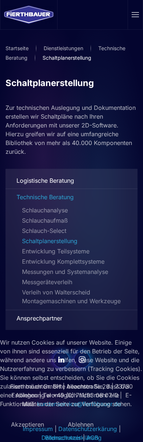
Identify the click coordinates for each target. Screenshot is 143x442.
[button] (135, 14)
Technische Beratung (45, 197)
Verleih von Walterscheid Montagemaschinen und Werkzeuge (71, 297)
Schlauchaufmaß (45, 220)
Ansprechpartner (39, 318)
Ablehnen (81, 424)
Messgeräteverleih (47, 282)
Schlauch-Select (44, 230)
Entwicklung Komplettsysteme (63, 261)
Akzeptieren (27, 424)
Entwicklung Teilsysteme (55, 251)
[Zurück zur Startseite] (29, 14)
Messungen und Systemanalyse (65, 271)
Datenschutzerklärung (71, 437)
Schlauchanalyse (45, 210)
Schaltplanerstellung (50, 83)
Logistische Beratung (45, 180)
